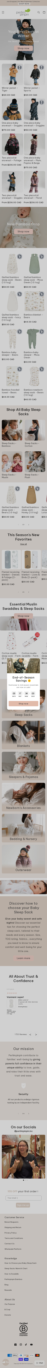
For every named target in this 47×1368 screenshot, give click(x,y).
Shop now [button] (23, 703)
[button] (10, 661)
